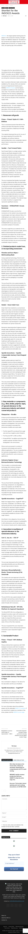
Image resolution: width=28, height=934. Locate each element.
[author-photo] (14, 743)
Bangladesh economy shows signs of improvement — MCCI (6, 732)
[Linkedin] (16, 905)
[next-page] (5, 791)
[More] (16, 19)
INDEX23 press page (18, 712)
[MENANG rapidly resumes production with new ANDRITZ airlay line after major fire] (5, 776)
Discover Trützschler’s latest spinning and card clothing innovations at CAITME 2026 (18, 785)
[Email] (13, 19)
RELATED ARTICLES (7, 760)
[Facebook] (2, 19)
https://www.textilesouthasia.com (14, 748)
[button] (2, 2)
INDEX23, (4, 35)
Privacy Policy (11, 926)
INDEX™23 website (20, 708)
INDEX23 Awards (10, 88)
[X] (6, 19)
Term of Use (7, 928)
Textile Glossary (14, 928)
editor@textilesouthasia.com (17, 901)
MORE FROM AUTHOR (19, 760)
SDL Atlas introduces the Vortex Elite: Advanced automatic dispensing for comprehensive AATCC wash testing (18, 767)
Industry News (11, 7)
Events (7, 5)
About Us (3, 915)
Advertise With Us (5, 917)
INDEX (11, 5)
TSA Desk (5, 15)
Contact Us (4, 920)
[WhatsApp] (9, 19)
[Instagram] (12, 905)
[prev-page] (2, 791)
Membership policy (20, 926)
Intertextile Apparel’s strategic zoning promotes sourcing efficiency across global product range (21, 734)
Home (2, 5)
